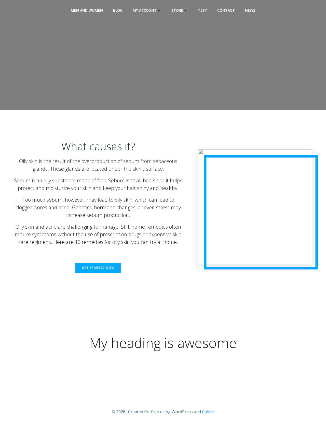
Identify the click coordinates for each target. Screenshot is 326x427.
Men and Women (87, 10)
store (177, 10)
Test (202, 10)
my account (145, 10)
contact (226, 10)
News (250, 10)
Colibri (208, 412)
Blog (118, 10)
